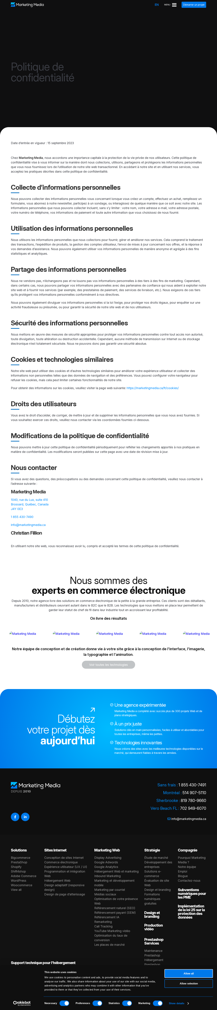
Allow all (189, 973)
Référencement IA (106, 917)
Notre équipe (187, 867)
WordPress (18, 880)
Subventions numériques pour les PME (192, 893)
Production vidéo (153, 927)
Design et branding (157, 889)
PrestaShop (19, 862)
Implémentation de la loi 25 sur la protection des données (191, 911)
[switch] (97, 1003)
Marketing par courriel (109, 889)
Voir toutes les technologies (108, 664)
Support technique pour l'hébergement (43, 962)
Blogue (183, 876)
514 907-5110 (194, 792)
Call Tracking (103, 926)
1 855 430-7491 (192, 784)
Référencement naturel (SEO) (114, 908)
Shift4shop (18, 871)
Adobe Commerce (23, 876)
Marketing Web (107, 850)
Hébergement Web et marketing (116, 871)
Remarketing (103, 922)
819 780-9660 (193, 800)
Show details (176, 1003)
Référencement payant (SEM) (115, 912)
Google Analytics (106, 867)
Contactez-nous (189, 880)
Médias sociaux (105, 894)
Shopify (16, 867)
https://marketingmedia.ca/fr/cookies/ (153, 388)
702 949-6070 (193, 808)
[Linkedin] (25, 817)
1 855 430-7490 (22, 517)
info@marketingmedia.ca (28, 525)
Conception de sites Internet (64, 857)
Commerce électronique (61, 862)
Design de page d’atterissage (64, 894)
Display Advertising (107, 857)
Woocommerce (21, 885)
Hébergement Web (57, 880)
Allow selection (189, 983)
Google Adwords (106, 862)
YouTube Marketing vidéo (112, 931)
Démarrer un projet (193, 4)
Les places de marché (109, 944)
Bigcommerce (20, 857)
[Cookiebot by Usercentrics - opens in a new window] (22, 1003)
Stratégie (152, 850)
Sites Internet (55, 850)
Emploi (182, 871)
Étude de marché (156, 857)
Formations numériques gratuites (152, 899)
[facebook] (15, 817)
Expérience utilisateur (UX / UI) (65, 867)
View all (16, 889)
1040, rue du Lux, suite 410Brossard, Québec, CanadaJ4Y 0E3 (29, 504)
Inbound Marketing (107, 876)
